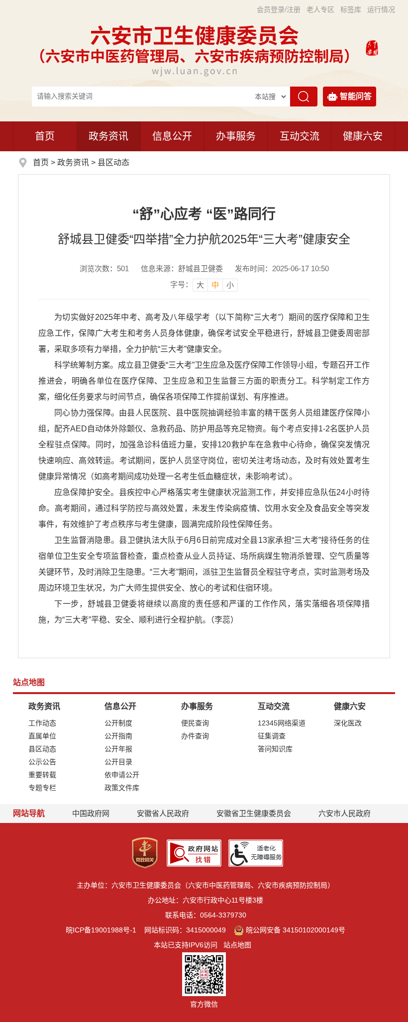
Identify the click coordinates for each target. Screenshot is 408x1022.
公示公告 (42, 762)
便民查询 (195, 723)
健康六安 (363, 136)
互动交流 (299, 136)
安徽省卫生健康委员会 (253, 813)
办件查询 (195, 736)
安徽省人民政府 (163, 813)
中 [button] (215, 285)
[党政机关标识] (145, 852)
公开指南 (118, 736)
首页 (45, 136)
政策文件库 (121, 788)
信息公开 (172, 136)
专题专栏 (42, 788)
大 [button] (200, 285)
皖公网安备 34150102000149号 (295, 930)
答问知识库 (275, 749)
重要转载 (42, 775)
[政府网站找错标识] (194, 852)
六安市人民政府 (344, 813)
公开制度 (118, 723)
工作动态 (42, 723)
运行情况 (381, 9)
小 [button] (230, 285)
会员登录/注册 (279, 9)
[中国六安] (372, 47)
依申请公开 (121, 775)
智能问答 (356, 96)
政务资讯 (108, 136)
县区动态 (113, 162)
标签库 (350, 9)
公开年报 (118, 749)
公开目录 (118, 762)
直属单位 (42, 736)
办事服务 (236, 136)
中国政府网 (90, 813)
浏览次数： (104, 268)
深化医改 (348, 723)
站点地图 (237, 945)
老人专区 (320, 9)
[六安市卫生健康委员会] (195, 47)
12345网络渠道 (282, 723)
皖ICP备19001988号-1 (101, 930)
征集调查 (272, 736)
